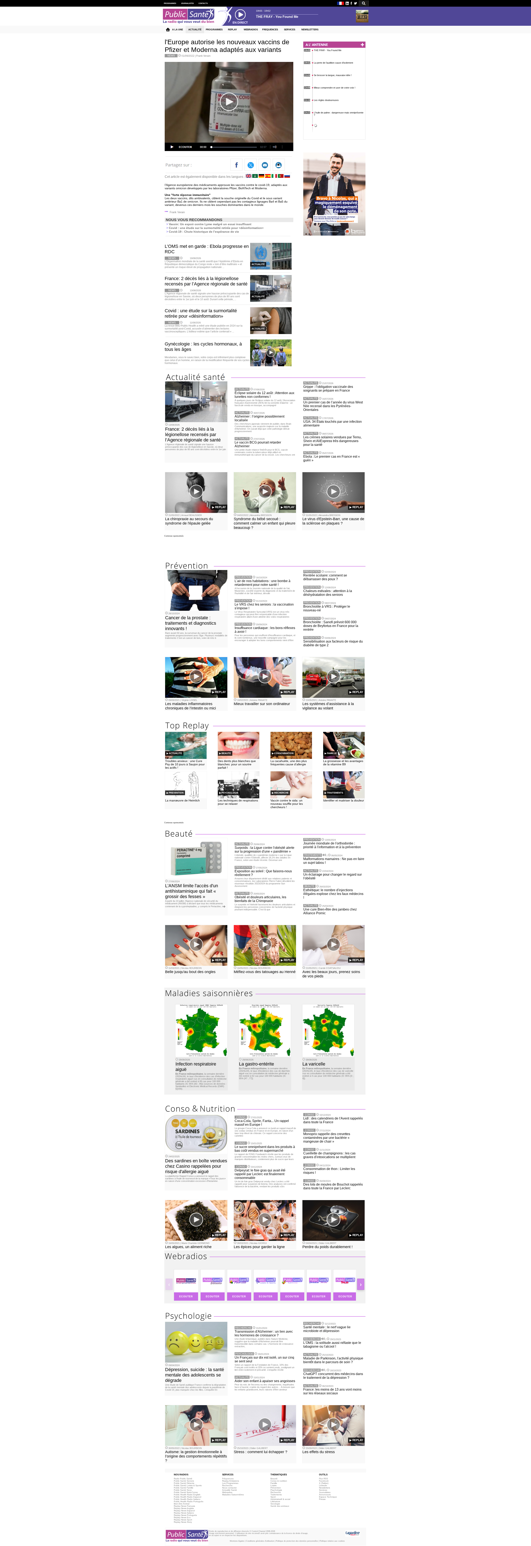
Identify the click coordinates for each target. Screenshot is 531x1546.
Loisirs (273, 1485)
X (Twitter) (323, 1483)
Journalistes (324, 1492)
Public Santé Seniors (184, 1481)
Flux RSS (323, 1478)
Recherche (227, 1485)
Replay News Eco (182, 1517)
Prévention (275, 1488)
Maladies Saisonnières (233, 1494)
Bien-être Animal (181, 1504)
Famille (273, 1483)
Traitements (276, 1494)
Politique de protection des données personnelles (297, 1541)
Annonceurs (325, 1494)
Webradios (227, 1492)
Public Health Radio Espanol (187, 1497)
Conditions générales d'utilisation (260, 1541)
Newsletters (324, 1488)
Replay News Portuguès (185, 1515)
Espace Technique (328, 1497)
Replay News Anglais (184, 1508)
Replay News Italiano (184, 1513)
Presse (322, 1499)
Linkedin (323, 1485)
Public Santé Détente (184, 1483)
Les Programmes (230, 1483)
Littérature (275, 1501)
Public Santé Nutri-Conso (186, 1492)
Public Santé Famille (183, 1488)
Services (323, 1490)
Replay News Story (183, 1522)
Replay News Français (184, 1506)
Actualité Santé (229, 1490)
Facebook (324, 1481)
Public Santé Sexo (183, 1490)
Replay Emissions (230, 1481)
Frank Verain (203, 55)
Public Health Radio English (187, 1494)
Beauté (274, 1478)
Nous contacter (229, 1488)
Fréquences (228, 1478)
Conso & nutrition (278, 1481)
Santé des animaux (279, 1506)
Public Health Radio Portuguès (188, 1501)
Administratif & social (280, 1499)
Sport (273, 1497)
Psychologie (276, 1490)
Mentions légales (237, 1541)
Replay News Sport (183, 1520)
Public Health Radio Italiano (187, 1499)
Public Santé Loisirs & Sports (188, 1485)
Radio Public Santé (183, 1478)
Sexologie (275, 1504)
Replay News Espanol (184, 1510)
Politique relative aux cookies (332, 1541)
